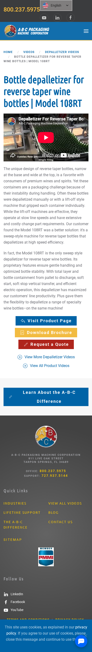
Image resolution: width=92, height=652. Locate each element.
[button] (86, 31)
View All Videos (65, 503)
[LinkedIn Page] (57, 17)
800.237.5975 (22, 9)
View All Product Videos (49, 365)
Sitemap (13, 540)
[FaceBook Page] (70, 17)
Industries (15, 503)
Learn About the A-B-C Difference (49, 397)
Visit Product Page (50, 320)
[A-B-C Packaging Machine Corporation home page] (46, 437)
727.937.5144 (55, 476)
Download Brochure (49, 332)
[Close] (85, 635)
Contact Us (60, 522)
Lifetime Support (22, 512)
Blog (53, 512)
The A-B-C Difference (16, 524)
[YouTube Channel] (44, 17)
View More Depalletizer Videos (50, 357)
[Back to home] (27, 31)
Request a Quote (49, 344)
